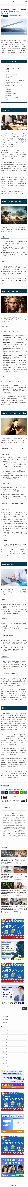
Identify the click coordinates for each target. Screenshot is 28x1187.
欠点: (8, 72)
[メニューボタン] (2, 2)
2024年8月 (5, 1042)
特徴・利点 (9, 76)
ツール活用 (5, 15)
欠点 (8, 78)
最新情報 (5, 1022)
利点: (8, 70)
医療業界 (9, 90)
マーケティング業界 (11, 93)
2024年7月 (5, 1045)
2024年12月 (5, 1030)
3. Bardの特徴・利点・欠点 (11, 74)
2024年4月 (5, 1054)
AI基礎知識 (5, 1016)
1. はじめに (7, 65)
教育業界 (9, 91)
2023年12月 (5, 1066)
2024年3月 (5, 1057)
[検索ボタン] (26, 2)
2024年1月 (5, 1063)
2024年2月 (5, 1060)
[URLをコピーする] (25, 792)
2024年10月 (5, 1036)
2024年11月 (5, 1033)
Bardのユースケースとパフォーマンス (15, 85)
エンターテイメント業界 (12, 97)
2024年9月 (5, 1039)
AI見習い (14, 813)
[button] (3, 792)
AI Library (14, 2)
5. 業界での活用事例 (10, 88)
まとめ (6, 99)
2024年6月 (5, 1048)
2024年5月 (5, 1051)
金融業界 (9, 95)
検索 (24, 1008)
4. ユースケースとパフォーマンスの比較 (14, 80)
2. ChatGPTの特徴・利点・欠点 (12, 68)
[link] (14, 839)
